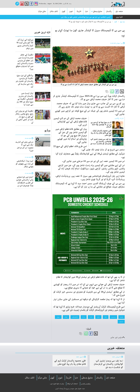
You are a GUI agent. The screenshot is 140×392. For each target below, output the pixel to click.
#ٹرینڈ (79, 11)
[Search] (17, 4)
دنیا (86, 11)
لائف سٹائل (54, 11)
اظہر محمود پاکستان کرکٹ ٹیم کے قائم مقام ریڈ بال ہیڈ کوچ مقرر (101, 132)
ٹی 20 (83, 317)
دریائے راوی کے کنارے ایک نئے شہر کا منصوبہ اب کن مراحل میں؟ (24, 146)
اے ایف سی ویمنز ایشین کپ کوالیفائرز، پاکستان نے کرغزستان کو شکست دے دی (100, 141)
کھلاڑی (66, 317)
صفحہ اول (119, 11)
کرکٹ (106, 317)
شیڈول (98, 317)
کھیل (63, 11)
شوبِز (60, 377)
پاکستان (108, 11)
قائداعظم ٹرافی (75, 317)
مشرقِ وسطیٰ (87, 377)
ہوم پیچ (122, 21)
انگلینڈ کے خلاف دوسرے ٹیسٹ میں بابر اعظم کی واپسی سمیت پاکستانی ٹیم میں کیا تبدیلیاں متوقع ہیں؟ (24, 62)
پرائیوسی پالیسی (85, 384)
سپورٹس (58, 317)
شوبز (71, 11)
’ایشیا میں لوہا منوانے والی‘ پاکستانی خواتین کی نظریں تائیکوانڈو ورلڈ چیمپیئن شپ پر (24, 181)
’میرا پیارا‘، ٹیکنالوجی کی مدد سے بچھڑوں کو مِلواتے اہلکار (24, 163)
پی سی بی (113, 317)
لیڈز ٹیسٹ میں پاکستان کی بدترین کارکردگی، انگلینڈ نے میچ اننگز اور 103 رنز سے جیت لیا (25, 99)
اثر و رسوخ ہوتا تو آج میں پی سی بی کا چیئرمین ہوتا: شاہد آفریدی (101, 124)
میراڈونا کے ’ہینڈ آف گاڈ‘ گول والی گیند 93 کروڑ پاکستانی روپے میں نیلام (25, 44)
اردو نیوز (121, 321)
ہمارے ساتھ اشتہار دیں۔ (57, 384)
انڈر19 (91, 317)
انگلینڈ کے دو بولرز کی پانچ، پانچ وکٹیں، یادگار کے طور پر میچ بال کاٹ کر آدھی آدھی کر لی (24, 117)
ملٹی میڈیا (42, 11)
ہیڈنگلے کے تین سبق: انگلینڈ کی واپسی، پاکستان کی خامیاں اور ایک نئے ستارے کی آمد (24, 81)
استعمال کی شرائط (72, 384)
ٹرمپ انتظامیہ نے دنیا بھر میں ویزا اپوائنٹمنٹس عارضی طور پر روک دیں (85, 17)
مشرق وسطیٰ (97, 11)
